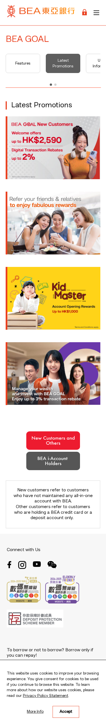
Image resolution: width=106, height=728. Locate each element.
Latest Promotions (63, 63)
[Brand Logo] (41, 13)
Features (23, 63)
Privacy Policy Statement (45, 696)
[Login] (84, 13)
